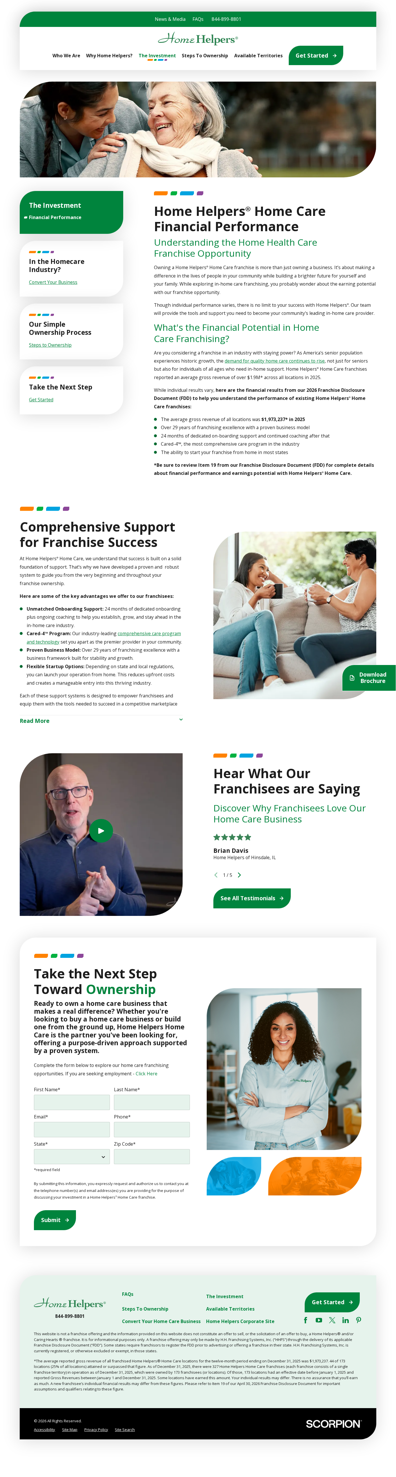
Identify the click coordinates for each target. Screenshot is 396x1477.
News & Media (170, 19)
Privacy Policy (96, 1429)
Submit (51, 1220)
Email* (41, 1117)
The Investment (225, 1297)
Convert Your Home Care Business (161, 1321)
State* (41, 1144)
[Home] (198, 38)
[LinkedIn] (345, 1320)
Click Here (146, 1073)
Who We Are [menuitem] (66, 56)
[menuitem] (71, 217)
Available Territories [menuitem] (258, 56)
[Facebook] (305, 1320)
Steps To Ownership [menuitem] (205, 56)
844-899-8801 (226, 19)
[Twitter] (332, 1320)
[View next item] (239, 874)
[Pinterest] (358, 1320)
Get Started (312, 55)
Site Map (69, 1429)
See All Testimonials (248, 898)
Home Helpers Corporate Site (240, 1321)
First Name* (47, 1089)
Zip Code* (125, 1144)
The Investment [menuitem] (157, 56)
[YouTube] (319, 1320)
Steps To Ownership (145, 1309)
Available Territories (230, 1309)
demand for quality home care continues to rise (275, 361)
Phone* (122, 1117)
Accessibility (44, 1429)
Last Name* (127, 1089)
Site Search (125, 1429)
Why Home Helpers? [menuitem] (109, 56)
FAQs (198, 19)
